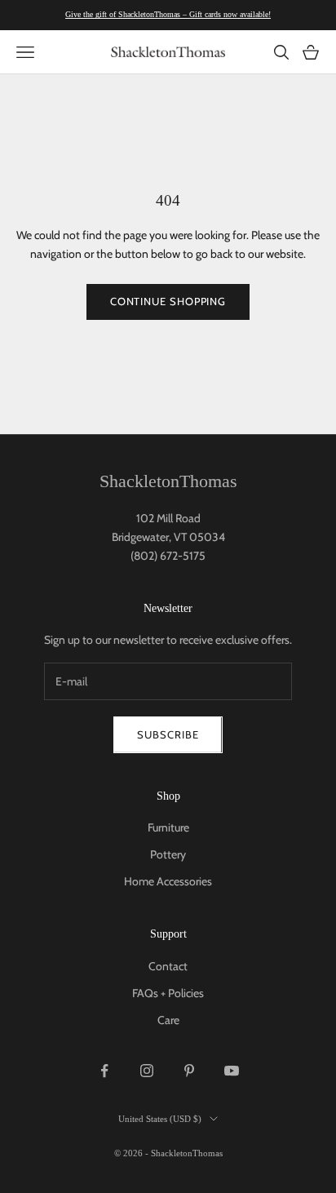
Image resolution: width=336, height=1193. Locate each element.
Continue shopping (168, 301)
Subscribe (167, 734)
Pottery (168, 854)
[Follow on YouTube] (231, 1070)
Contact (168, 966)
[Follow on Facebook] (104, 1070)
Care (168, 1020)
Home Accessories (168, 881)
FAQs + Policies (168, 993)
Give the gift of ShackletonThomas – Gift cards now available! (168, 14)
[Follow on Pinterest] (189, 1070)
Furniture (168, 827)
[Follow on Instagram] (147, 1070)
